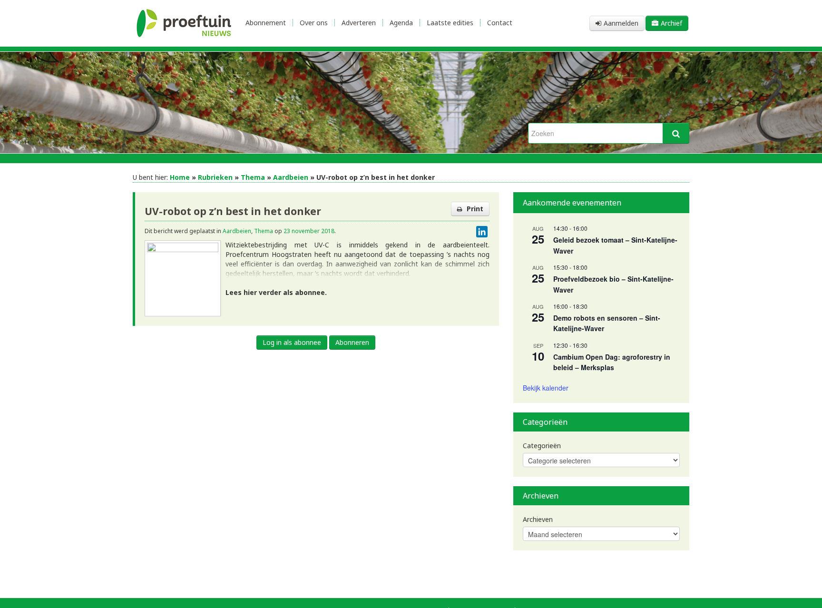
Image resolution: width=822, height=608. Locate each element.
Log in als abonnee (292, 342)
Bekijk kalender (545, 387)
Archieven (538, 519)
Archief (671, 23)
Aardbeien (290, 177)
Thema (253, 177)
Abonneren (352, 342)
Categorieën (542, 445)
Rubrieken (215, 177)
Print (475, 208)
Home (180, 177)
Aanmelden (621, 23)
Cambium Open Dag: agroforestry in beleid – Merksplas (611, 362)
